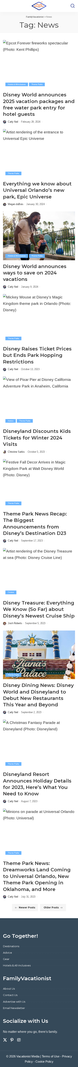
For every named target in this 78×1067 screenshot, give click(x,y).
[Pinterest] (12, 1040)
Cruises (11, 592)
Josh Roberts (15, 623)
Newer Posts (27, 907)
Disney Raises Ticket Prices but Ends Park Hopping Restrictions (37, 355)
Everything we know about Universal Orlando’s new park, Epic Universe (37, 190)
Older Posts (51, 907)
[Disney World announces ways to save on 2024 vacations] (39, 235)
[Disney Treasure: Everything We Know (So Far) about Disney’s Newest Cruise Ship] (39, 572)
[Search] (72, 6)
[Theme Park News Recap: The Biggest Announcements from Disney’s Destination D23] (39, 483)
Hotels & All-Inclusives (17, 84)
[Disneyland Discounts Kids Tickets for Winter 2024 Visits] (39, 400)
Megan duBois (15, 204)
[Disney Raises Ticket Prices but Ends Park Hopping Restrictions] (39, 318)
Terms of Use (50, 1056)
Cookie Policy (44, 1061)
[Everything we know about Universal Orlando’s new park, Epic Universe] (39, 153)
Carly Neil (13, 121)
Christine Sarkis (16, 451)
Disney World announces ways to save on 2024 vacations (34, 272)
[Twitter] (5, 1040)
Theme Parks (37, 84)
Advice (10, 421)
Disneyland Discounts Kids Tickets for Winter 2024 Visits (37, 437)
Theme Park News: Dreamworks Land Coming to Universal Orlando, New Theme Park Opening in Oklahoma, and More (37, 876)
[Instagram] (19, 1040)
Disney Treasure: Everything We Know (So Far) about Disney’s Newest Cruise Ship (39, 609)
